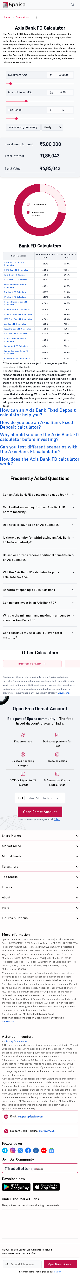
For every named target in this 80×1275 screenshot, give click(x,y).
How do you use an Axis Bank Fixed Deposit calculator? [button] (36, 424)
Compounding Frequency (22, 127)
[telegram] (5, 1150)
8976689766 (47, 1131)
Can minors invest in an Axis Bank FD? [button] (29, 602)
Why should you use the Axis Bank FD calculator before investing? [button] (39, 437)
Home (6, 17)
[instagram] (13, 1150)
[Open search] (73, 5)
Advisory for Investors (15, 1041)
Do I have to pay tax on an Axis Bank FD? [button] (31, 525)
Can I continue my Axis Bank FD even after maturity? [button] (32, 635)
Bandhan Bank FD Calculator (17, 358)
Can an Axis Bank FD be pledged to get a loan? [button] (35, 494)
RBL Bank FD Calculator (15, 292)
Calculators (22, 17)
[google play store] (16, 1188)
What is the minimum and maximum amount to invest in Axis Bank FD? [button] (36, 617)
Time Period (15, 110)
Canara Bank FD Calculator (17, 309)
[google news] (51, 1150)
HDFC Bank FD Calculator (16, 270)
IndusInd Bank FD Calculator (17, 329)
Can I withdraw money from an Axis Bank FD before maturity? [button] (34, 509)
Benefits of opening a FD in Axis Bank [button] (29, 590)
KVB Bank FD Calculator (15, 297)
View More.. (64, 692)
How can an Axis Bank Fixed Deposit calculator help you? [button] (38, 412)
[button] (36, 17)
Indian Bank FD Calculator (16, 346)
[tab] (40, 412)
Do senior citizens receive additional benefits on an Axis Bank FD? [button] (37, 557)
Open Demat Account (40, 811)
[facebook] (28, 1150)
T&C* (57, 819)
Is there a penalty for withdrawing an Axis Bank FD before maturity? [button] (36, 539)
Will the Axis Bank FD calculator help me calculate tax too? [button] (31, 574)
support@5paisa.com (30, 1116)
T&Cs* (57, 1271)
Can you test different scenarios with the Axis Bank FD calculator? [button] (38, 449)
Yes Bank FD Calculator (15, 324)
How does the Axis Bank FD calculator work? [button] (39, 461)
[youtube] (44, 1150)
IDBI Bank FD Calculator (15, 279)
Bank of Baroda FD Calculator (18, 314)
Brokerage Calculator (29, 663)
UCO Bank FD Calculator (15, 333)
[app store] (46, 1188)
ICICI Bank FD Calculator (15, 275)
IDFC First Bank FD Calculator (18, 319)
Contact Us (8, 1021)
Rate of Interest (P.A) (20, 92)
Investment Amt (17, 75)
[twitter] (20, 1150)
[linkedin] (36, 1150)
